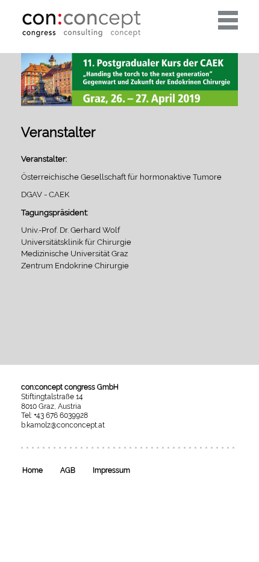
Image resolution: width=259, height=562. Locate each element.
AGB (67, 470)
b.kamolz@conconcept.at (63, 425)
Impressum (111, 470)
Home (32, 470)
